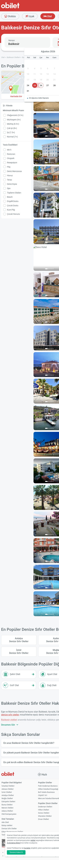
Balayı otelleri (7, 825)
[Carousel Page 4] (51, 109)
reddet (33, 840)
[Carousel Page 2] (48, 109)
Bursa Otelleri (7, 805)
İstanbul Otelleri (8, 786)
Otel (49, 16)
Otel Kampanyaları (9, 814)
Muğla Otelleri (7, 798)
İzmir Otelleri (7, 792)
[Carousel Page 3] (50, 109)
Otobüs (11, 16)
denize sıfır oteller (10, 714)
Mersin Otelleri (7, 808)
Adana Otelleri (7, 811)
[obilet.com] (17, 8)
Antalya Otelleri (8, 795)
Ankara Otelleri (7, 789)
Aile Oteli (5, 822)
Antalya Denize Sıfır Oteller (18, 640)
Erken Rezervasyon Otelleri (12, 832)
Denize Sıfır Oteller (9, 828)
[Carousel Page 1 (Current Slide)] (46, 109)
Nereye (11, 40)
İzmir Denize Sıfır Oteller (18, 651)
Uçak (31, 16)
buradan (27, 848)
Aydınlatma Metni (13, 843)
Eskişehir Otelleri (8, 801)
